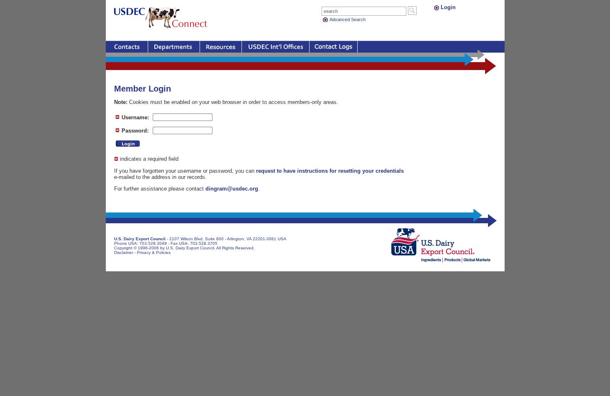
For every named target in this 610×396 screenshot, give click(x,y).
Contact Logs (333, 47)
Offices (275, 47)
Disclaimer (123, 252)
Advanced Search (347, 19)
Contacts (127, 47)
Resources (221, 47)
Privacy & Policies (154, 252)
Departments (174, 47)
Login (448, 7)
